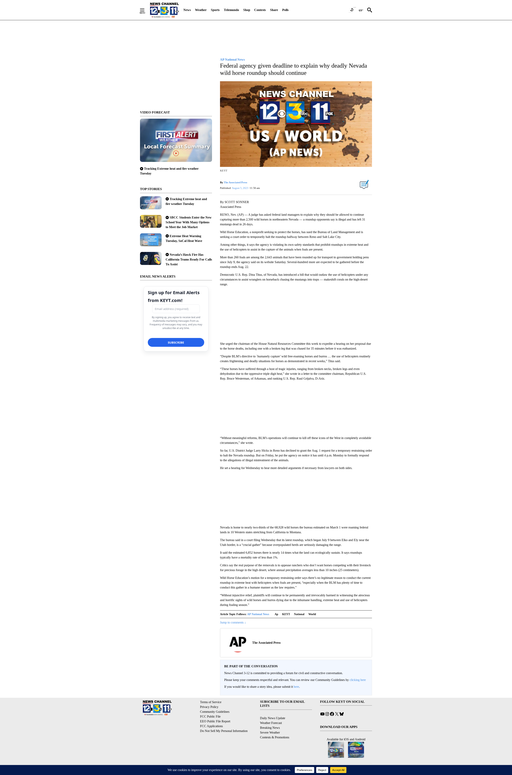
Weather (201, 10)
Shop (246, 10)
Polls (285, 10)
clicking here (358, 680)
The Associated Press (235, 182)
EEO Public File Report (215, 721)
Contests (260, 10)
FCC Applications (211, 726)
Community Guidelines (214, 711)
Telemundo (231, 10)
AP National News (258, 614)
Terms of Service (210, 702)
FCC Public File (210, 716)
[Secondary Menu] (145, 10)
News (187, 10)
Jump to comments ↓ (233, 622)
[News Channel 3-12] (164, 10)
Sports (215, 10)
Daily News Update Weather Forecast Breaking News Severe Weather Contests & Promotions (274, 727)
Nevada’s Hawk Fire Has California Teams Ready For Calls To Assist (189, 259)
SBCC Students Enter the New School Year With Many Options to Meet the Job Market (189, 222)
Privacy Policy (209, 707)
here (296, 686)
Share (274, 10)
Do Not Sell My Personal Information (224, 731)
